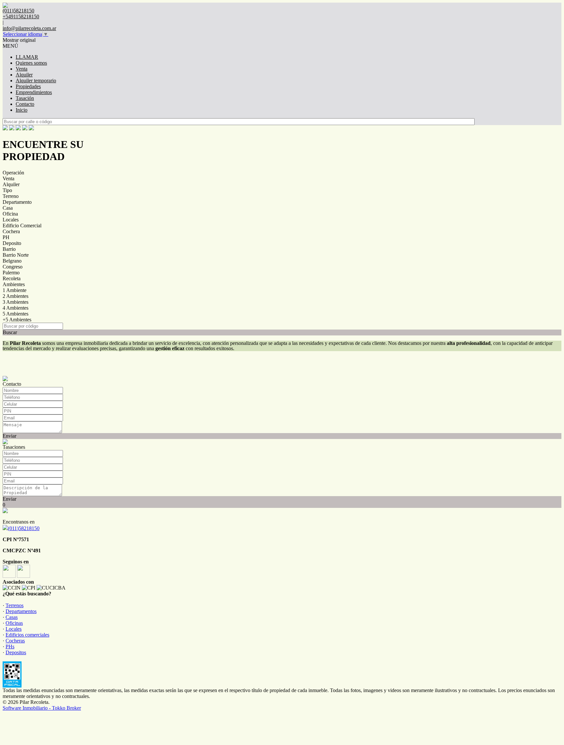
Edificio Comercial (22, 225)
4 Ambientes (15, 308)
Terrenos (15, 605)
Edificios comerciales (27, 635)
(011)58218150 (23, 528)
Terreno (11, 196)
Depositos (16, 652)
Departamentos (21, 611)
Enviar (9, 436)
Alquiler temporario (36, 80)
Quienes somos (31, 63)
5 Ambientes (15, 313)
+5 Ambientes (17, 319)
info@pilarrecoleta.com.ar (29, 28)
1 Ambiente (14, 290)
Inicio (21, 110)
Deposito (12, 243)
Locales (11, 219)
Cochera (11, 231)
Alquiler (24, 74)
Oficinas (14, 623)
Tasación (25, 98)
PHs (10, 646)
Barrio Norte (16, 255)
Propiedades (28, 86)
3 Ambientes (15, 302)
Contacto (25, 104)
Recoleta (12, 278)
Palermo (11, 272)
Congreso (13, 266)
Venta (21, 69)
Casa (8, 208)
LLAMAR (27, 57)
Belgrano (12, 261)
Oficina (10, 214)
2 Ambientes (15, 296)
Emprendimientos (34, 92)
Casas (12, 617)
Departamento (17, 202)
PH (6, 237)
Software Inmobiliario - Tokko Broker (42, 708)
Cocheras (15, 640)
